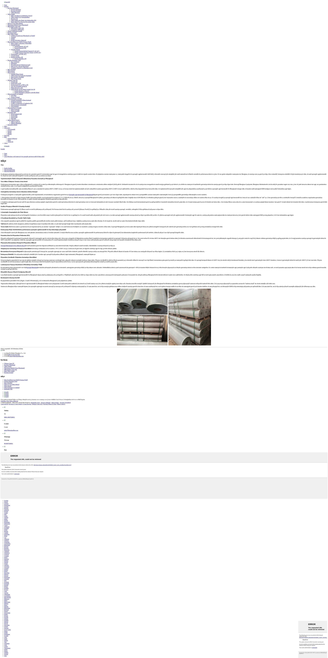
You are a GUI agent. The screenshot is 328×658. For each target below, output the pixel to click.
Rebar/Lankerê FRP (16, 114)
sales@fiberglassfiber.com (16, 356)
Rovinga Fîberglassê (13, 8)
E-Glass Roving (26, 404)
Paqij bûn (6, 135)
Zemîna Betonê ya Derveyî (21, 91)
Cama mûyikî (4, 404)
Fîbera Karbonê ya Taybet (15, 98)
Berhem (6, 6)
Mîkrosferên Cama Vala (14, 26)
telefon (6, 354)
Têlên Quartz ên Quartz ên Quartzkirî (21, 75)
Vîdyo (6, 143)
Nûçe (5, 126)
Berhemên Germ (35, 402)
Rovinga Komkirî (15, 11)
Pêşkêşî (10, 134)
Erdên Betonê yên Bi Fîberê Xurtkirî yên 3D (23, 89)
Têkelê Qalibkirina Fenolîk (15, 31)
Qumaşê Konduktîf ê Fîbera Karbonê (21, 100)
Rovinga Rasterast (16, 9)
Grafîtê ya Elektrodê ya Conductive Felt (21, 103)
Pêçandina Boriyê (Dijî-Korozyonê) (20, 65)
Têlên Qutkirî (11, 14)
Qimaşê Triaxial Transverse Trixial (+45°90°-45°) (27, 52)
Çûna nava (7, 128)
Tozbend (13, 37)
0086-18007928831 (9, 417)
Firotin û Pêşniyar (12, 138)
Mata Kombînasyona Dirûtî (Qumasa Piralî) (19, 42)
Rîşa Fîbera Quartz (16, 78)
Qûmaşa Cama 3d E (37, 404)
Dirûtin (13, 39)
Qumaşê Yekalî (15, 55)
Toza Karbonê (15, 106)
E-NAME (6, 356)
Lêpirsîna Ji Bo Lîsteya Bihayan (9, 401)
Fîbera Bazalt (11, 71)
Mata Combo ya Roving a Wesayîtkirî (21, 43)
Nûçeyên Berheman (9, 169)
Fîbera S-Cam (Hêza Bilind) (15, 23)
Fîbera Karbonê (15, 109)
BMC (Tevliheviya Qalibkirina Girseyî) (21, 15)
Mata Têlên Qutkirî (13, 34)
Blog (5, 137)
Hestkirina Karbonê (16, 101)
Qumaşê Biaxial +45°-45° (21, 46)
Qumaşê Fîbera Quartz (17, 74)
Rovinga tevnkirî (12, 32)
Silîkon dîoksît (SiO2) (13, 120)
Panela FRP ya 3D (16, 83)
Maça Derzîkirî (12, 69)
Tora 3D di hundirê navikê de (19, 86)
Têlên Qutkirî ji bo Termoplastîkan (20, 17)
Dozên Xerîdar (8, 168)
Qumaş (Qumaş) (15, 97)
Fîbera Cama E (61, 404)
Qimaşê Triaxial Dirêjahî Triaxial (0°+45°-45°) (26, 51)
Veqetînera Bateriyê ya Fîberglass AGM (21, 68)
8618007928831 (8, 443)
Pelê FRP (13, 118)
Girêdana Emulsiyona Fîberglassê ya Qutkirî (23, 35)
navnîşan (6, 353)
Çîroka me (10, 141)
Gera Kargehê (11, 129)
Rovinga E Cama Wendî (15, 404)
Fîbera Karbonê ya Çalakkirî (15, 94)
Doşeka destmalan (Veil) (14, 60)
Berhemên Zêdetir (12, 125)
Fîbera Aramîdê (15, 111)
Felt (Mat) (13, 95)
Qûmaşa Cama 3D (13, 80)
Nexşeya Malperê (45, 402)
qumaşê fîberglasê (32, 267)
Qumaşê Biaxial (15, 45)
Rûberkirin (14, 63)
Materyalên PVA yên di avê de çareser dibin (23, 22)
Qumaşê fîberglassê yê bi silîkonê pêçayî (13, 245)
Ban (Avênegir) (15, 62)
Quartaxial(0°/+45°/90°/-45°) (18, 54)
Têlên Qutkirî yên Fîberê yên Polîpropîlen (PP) (23, 20)
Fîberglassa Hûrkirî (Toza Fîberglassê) (18, 25)
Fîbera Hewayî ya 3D (17, 88)
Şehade (9, 132)
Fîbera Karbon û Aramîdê (14, 108)
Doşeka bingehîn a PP (17, 57)
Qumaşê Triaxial (15, 49)
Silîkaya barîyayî (15, 121)
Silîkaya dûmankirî (16, 123)
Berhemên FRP (12, 112)
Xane (5, 5)
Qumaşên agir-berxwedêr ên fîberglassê (81, 194)
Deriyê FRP (14, 117)
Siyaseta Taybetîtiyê (65, 402)
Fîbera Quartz (11, 72)
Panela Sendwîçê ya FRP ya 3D (19, 85)
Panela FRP (14, 115)
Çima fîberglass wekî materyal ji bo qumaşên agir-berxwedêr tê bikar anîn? (24, 156)
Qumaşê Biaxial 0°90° (20, 48)
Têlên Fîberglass (15, 12)
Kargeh (10, 131)
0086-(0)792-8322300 (14, 354)
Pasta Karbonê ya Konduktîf (18, 105)
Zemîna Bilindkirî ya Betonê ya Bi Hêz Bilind (26, 92)
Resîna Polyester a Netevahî (18, 40)
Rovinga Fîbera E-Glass (49, 404)
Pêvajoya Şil (14, 19)
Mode (9, 140)
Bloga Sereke (55, 402)
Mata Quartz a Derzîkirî (17, 77)
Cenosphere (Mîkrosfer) (17, 29)
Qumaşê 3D (14, 82)
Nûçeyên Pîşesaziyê (9, 171)
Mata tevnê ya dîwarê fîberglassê (20, 66)
